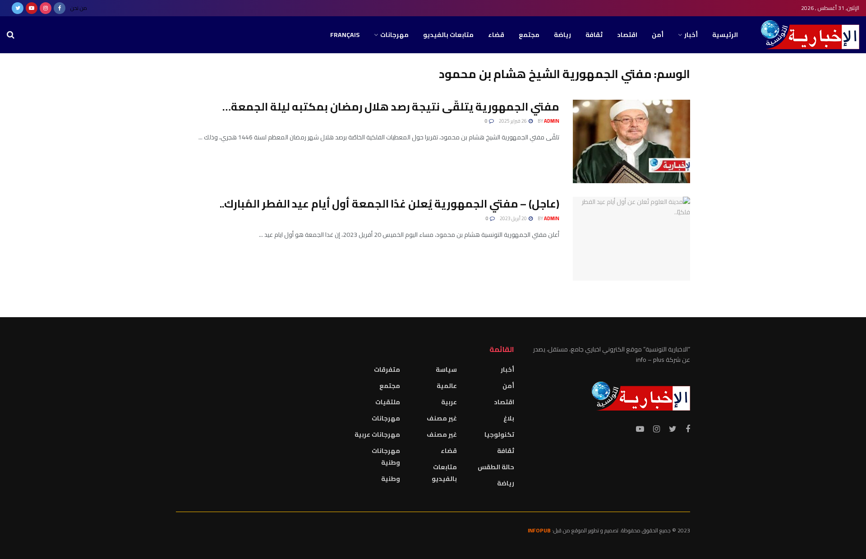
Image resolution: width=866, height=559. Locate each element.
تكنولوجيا (499, 434)
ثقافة (594, 35)
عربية (449, 402)
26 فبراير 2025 (513, 120)
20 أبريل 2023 (514, 218)
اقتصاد (627, 35)
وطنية (390, 479)
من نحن (78, 8)
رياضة (562, 35)
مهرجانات (394, 35)
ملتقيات (387, 402)
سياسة (446, 369)
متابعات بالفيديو (448, 35)
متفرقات (387, 369)
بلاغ (508, 418)
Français (344, 35)
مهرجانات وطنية (386, 456)
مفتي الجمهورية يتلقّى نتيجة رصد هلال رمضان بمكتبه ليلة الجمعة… (390, 107)
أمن (657, 35)
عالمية (447, 386)
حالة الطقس (496, 467)
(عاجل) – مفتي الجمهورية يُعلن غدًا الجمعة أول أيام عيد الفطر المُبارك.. (389, 204)
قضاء (496, 35)
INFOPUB (539, 530)
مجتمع (529, 35)
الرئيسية (725, 35)
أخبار (691, 35)
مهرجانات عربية (377, 434)
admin (551, 120)
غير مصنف (442, 418)
